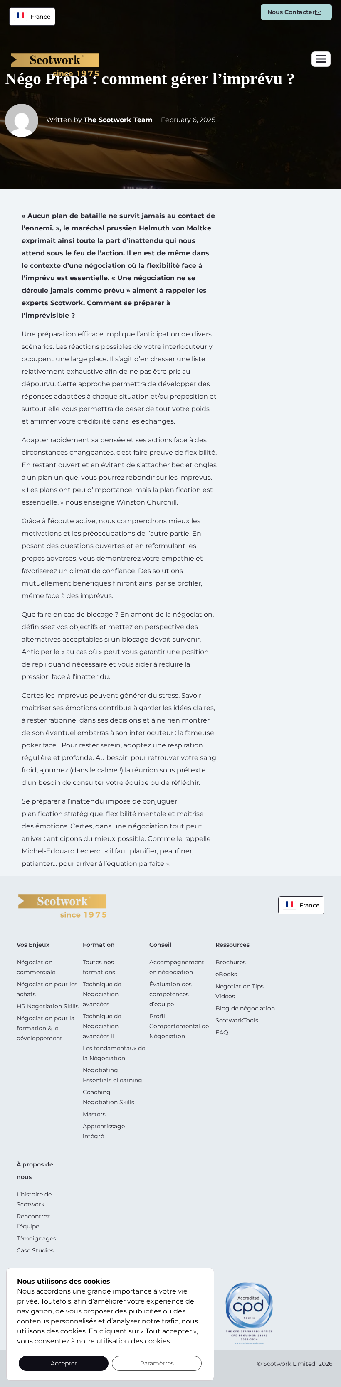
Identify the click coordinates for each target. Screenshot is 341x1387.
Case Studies (35, 1250)
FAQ (221, 1032)
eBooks (226, 974)
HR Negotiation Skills (48, 1006)
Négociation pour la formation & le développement (45, 1028)
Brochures (230, 962)
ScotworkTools (236, 1020)
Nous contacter (291, 12)
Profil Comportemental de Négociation (179, 1026)
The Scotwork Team (119, 120)
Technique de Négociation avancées (102, 994)
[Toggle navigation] (321, 59)
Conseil (160, 944)
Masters (94, 1114)
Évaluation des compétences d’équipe (170, 994)
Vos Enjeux (33, 944)
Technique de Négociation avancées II (102, 1026)
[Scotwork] (62, 905)
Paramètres (157, 1363)
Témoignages (36, 1238)
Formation (99, 944)
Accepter (64, 1363)
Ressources (232, 944)
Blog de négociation (245, 1008)
